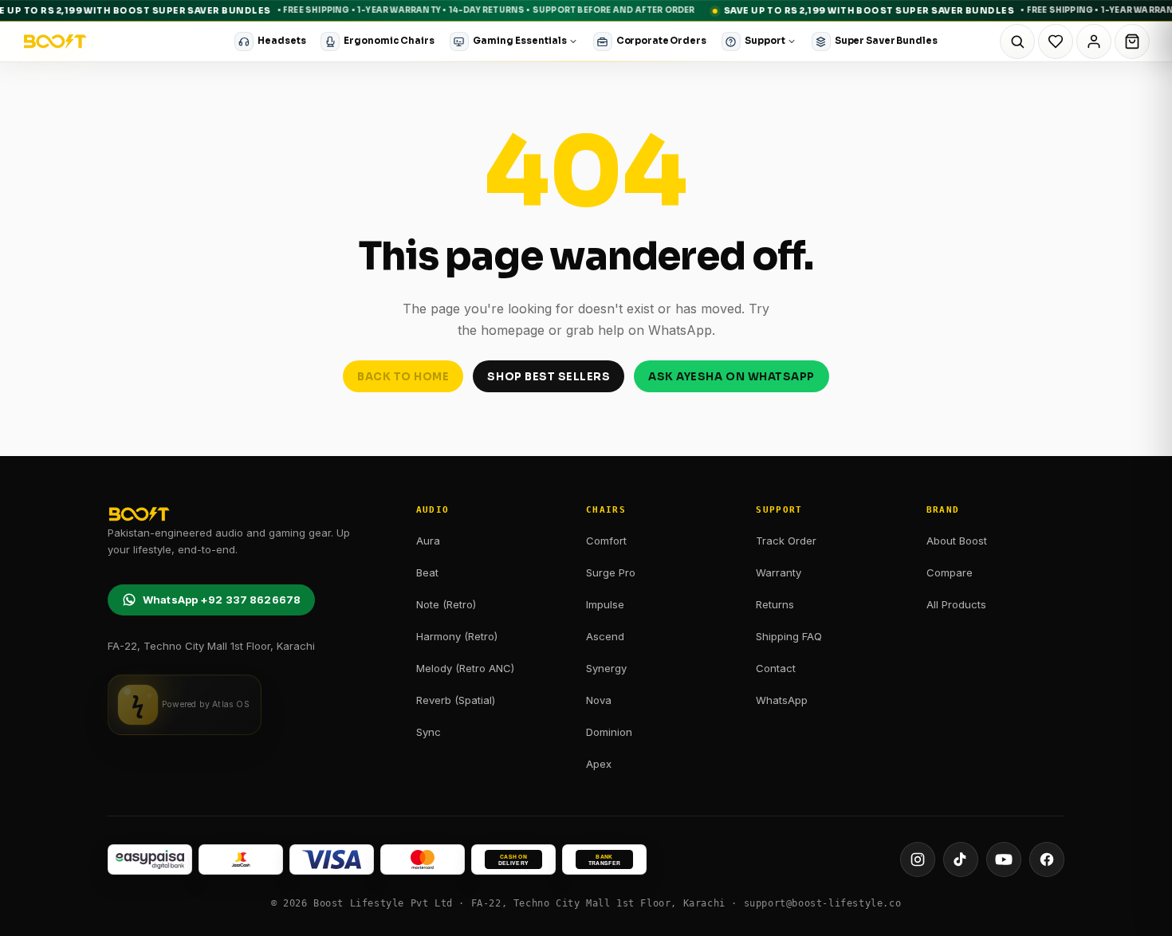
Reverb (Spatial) (455, 700)
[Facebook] (1046, 859)
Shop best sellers (548, 376)
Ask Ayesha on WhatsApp (731, 376)
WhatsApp (782, 700)
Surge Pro (610, 572)
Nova (599, 700)
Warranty (778, 572)
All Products (956, 604)
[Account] (1093, 41)
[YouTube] (1003, 859)
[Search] (1017, 41)
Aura (428, 540)
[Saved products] (1055, 41)
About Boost (956, 540)
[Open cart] (1132, 41)
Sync (428, 732)
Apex (599, 763)
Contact (776, 668)
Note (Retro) (446, 604)
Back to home (403, 376)
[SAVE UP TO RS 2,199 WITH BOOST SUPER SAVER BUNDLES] (586, 10)
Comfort (606, 540)
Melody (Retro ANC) (465, 668)
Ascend (605, 636)
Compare (949, 572)
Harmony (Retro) (457, 636)
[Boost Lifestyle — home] (55, 41)
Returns (775, 604)
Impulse (605, 604)
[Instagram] (917, 859)
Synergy (606, 668)
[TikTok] (960, 859)
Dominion (609, 732)
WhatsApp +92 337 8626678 (222, 599)
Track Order (786, 540)
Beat (427, 572)
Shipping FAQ (789, 636)
